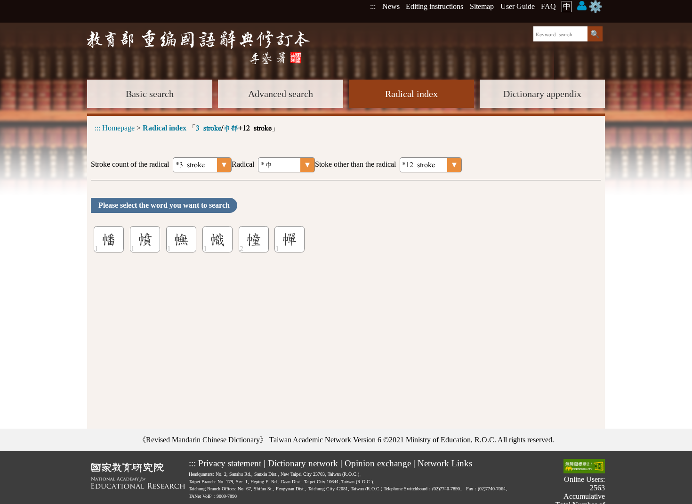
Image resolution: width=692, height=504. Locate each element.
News (391, 6)
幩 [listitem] (145, 239)
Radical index (411, 94)
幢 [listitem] (253, 239)
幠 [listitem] (181, 239)
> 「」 (187, 128)
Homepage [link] (118, 128)
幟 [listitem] (217, 239)
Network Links (445, 463)
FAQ (548, 6)
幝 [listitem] (289, 239)
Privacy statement (229, 463)
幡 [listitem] (108, 239)
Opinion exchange (378, 463)
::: (373, 6)
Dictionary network (303, 463)
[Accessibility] (584, 467)
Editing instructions (434, 6)
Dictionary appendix (542, 94)
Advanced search (280, 94)
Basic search (150, 94)
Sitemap (482, 6)
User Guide (517, 6)
